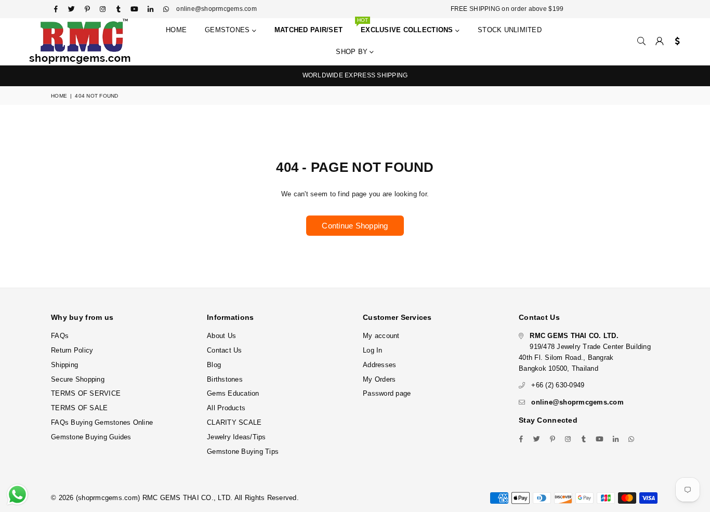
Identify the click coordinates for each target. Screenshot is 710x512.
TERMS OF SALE (79, 408)
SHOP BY (353, 52)
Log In (373, 350)
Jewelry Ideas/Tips (236, 437)
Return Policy (72, 350)
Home (176, 30)
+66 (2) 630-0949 (557, 385)
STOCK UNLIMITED (510, 30)
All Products (226, 408)
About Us (221, 336)
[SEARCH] (641, 41)
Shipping (64, 365)
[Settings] (674, 41)
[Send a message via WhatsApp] (17, 494)
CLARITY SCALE (234, 422)
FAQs (60, 336)
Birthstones (225, 379)
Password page (387, 393)
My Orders (379, 379)
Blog (214, 365)
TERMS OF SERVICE (86, 393)
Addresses (379, 365)
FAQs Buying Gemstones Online (102, 422)
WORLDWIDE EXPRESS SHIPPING (355, 75)
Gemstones (228, 30)
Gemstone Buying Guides (91, 437)
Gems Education (233, 393)
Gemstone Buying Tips (243, 451)
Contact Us (224, 350)
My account (381, 336)
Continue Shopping (355, 225)
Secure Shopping (77, 379)
